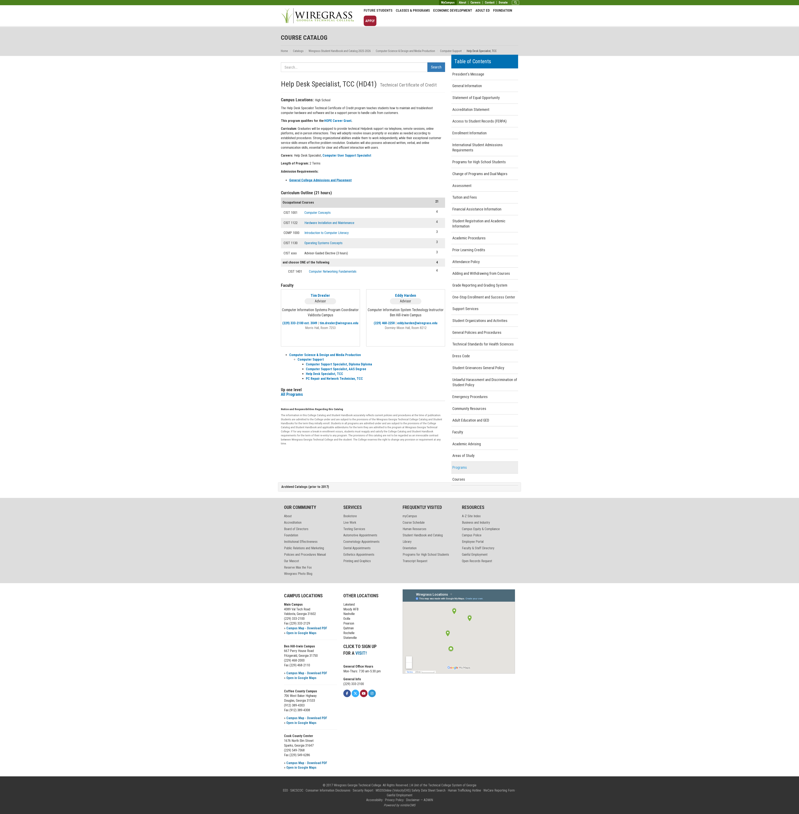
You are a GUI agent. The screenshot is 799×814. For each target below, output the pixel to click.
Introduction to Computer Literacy (326, 233)
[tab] (399, 487)
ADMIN (428, 800)
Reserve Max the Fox (298, 567)
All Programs (292, 394)
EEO (285, 790)
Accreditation (292, 523)
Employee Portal (473, 542)
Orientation (410, 548)
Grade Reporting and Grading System (479, 285)
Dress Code (461, 356)
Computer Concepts (317, 213)
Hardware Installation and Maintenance (329, 223)
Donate (503, 2)
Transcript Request (415, 561)
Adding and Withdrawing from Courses (481, 273)
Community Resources (469, 408)
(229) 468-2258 (384, 323)
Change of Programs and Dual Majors (479, 174)
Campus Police (471, 535)
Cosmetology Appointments (361, 542)
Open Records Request (477, 561)
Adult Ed (482, 10)
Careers (475, 2)
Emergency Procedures (470, 397)
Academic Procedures (469, 238)
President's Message (468, 74)
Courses (458, 479)
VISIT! (361, 653)
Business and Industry (476, 523)
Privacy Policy (394, 800)
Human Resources (414, 529)
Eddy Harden (405, 295)
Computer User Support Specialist (347, 155)
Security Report (363, 790)
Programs (459, 467)
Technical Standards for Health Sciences (483, 344)
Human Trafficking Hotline (464, 790)
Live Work (349, 523)
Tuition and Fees (464, 197)
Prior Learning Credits (468, 250)
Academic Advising (466, 444)
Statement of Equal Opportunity (476, 97)
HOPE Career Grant (337, 121)
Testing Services (354, 529)
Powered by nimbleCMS (399, 805)
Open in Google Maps (301, 633)
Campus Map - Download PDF (306, 628)
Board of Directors (296, 529)
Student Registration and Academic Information (478, 224)
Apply (370, 21)
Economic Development (452, 10)
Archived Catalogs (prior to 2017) (305, 487)
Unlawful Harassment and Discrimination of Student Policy (484, 382)
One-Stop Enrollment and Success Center (483, 297)
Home (284, 51)
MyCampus (448, 2)
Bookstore (350, 516)
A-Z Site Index (471, 516)
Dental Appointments (357, 548)
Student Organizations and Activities (479, 320)
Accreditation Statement (470, 109)
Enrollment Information (469, 133)
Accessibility (374, 800)
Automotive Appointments (360, 535)
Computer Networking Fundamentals (332, 271)
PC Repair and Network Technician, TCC (334, 379)
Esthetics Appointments (358, 555)
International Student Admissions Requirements (477, 147)
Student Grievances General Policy (478, 368)
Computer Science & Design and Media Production (405, 51)
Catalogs (298, 51)
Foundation (502, 10)
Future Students (378, 10)
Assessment (461, 185)
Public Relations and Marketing (304, 548)
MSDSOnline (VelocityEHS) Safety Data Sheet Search (410, 790)
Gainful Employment (475, 555)
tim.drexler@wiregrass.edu (339, 323)
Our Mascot (291, 561)
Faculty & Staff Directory (478, 548)
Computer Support (451, 51)
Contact (489, 2)
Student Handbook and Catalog (423, 535)
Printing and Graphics (357, 561)
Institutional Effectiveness (301, 542)
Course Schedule (414, 523)
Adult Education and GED (470, 420)
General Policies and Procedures (476, 332)
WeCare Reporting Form (499, 790)
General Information (467, 86)
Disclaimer (413, 800)
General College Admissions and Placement (320, 180)
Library (407, 542)
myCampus (410, 516)
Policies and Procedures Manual (305, 555)
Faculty (457, 432)
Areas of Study (463, 455)
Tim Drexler (320, 295)
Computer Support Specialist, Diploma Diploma (339, 364)
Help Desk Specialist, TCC (324, 374)
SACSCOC (296, 790)
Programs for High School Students (479, 162)
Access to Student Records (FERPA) (479, 121)
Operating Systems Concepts (323, 243)
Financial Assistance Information (476, 209)
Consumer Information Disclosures (328, 790)
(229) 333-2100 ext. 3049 (299, 323)
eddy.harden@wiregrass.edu (417, 323)
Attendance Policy (466, 262)
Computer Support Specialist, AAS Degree (336, 369)
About (462, 2)
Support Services (465, 309)
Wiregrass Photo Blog (298, 574)
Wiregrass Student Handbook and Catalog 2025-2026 (340, 51)
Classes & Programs (413, 10)
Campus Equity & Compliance (481, 529)
